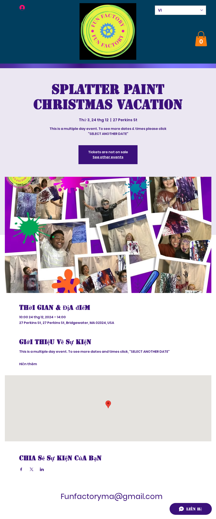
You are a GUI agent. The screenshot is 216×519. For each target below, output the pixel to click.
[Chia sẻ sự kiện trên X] (32, 469)
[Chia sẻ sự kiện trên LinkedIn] (42, 469)
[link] (201, 38)
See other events (108, 157)
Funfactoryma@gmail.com (112, 496)
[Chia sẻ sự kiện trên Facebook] (21, 469)
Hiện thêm (28, 364)
